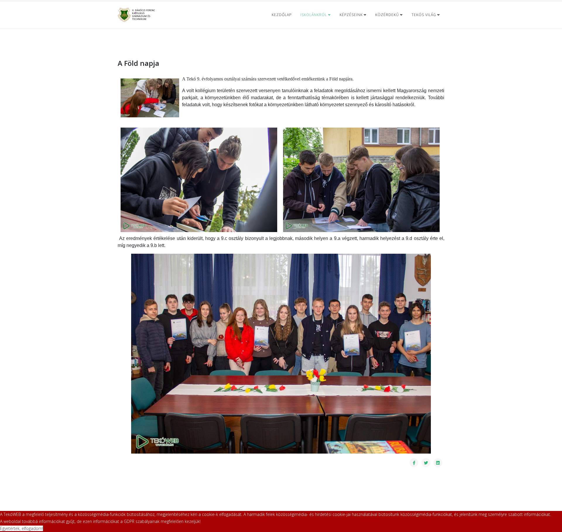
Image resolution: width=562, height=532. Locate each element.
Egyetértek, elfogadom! (21, 528)
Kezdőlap (282, 14)
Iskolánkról (313, 14)
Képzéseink (351, 14)
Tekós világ (424, 14)
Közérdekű (387, 14)
